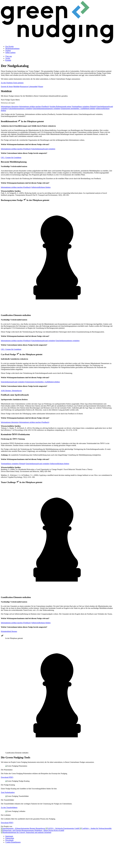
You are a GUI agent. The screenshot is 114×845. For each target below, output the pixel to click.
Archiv (7, 58)
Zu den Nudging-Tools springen (12, 83)
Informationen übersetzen (10, 106)
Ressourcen (24, 86)
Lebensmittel (33, 86)
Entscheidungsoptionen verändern (20, 108)
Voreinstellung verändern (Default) (84, 106)
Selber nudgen (10, 52)
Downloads (9, 840)
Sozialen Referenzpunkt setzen (60, 106)
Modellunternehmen (12, 48)
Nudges (8, 50)
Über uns (8, 56)
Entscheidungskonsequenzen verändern (46, 108)
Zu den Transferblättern (9, 807)
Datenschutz (9, 838)
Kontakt (8, 60)
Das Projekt (9, 46)
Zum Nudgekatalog (8, 792)
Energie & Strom (7, 86)
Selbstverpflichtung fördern (41, 187)
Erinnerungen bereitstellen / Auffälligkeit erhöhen (78, 108)
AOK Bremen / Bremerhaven (11, 391)
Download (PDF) (7, 777)
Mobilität (16, 86)
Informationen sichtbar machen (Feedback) (34, 106)
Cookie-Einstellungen (13, 842)
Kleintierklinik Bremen (9, 631)
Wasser (40, 86)
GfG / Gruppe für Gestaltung (11, 157)
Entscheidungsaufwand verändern (43, 149)
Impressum (9, 836)
